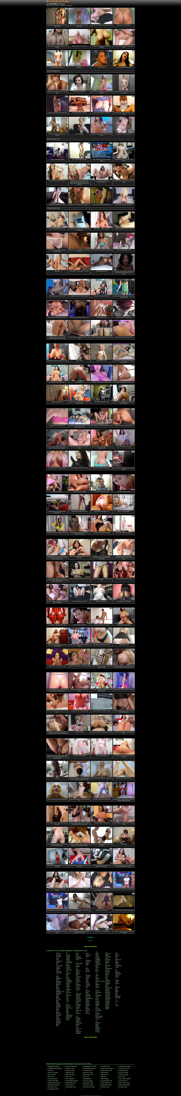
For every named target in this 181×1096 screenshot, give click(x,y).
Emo (77, 955)
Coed (67, 977)
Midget (87, 1006)
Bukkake (58, 1021)
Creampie (68, 989)
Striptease (108, 998)
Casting (68, 955)
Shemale (107, 971)
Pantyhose (98, 992)
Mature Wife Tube (71, 1083)
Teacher (117, 955)
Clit (67, 971)
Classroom (69, 970)
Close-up (68, 973)
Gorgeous (78, 1001)
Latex (87, 978)
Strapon (107, 995)
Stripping (107, 996)
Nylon (96, 971)
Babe (57, 976)
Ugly (116, 971)
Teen (116, 956)
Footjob (78, 984)
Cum (67, 993)
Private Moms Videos (125, 1066)
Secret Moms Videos (89, 1068)
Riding (97, 1026)
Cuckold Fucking (123, 1074)
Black (57, 1002)
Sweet (107, 1005)
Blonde (58, 1003)
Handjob (78, 1018)
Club (67, 974)
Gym (77, 1011)
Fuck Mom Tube (70, 1070)
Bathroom (58, 982)
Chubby (68, 967)
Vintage (117, 980)
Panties (97, 991)
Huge (77, 1030)
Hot (77, 1027)
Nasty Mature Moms (53, 1085)
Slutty (106, 979)
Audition (58, 968)
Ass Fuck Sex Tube (88, 1087)
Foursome (78, 985)
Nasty (97, 955)
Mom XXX (68, 1076)
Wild (116, 994)
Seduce (107, 961)
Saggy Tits (108, 953)
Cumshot (68, 995)
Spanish (107, 982)
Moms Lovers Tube (124, 1083)
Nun (96, 968)
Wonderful (117, 996)
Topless (117, 962)
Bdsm (57, 987)
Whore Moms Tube (106, 1070)
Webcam (117, 987)
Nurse (97, 970)
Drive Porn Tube (123, 1072)
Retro (96, 1024)
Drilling (68, 1018)
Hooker (78, 1024)
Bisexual (58, 999)
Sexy (106, 967)
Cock (67, 976)
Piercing (97, 1001)
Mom (87, 1011)
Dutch (67, 1020)
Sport (106, 986)
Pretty (97, 1014)
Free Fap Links (87, 1070)
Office (97, 975)
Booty (57, 1009)
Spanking (107, 983)
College (68, 979)
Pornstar (97, 1008)
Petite (96, 1000)
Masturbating (89, 998)
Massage (88, 995)
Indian (87, 953)
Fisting (77, 979)
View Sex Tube (70, 1068)
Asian (57, 962)
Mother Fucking (70, 1074)
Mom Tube (122, 1076)
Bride (57, 1017)
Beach (57, 988)
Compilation (69, 982)
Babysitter (59, 978)
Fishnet (78, 978)
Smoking (107, 980)
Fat (76, 968)
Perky (97, 998)
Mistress (88, 1010)
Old (96, 976)
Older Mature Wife (53, 1081)
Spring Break (108, 988)
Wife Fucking (104, 1078)
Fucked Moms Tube (106, 1081)
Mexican (88, 1004)
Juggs (87, 963)
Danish (68, 1006)
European (78, 956)
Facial (77, 965)
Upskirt (117, 976)
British (58, 1018)
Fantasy (78, 966)
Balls (57, 979)
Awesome (58, 973)
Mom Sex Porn (105, 1087)
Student (107, 999)
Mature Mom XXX (88, 1074)
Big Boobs (59, 993)
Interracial (88, 955)
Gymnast (78, 1013)
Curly (67, 998)
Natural (97, 956)
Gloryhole (78, 1000)
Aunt (57, 970)
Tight (116, 961)
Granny (78, 1007)
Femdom (78, 971)
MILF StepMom (70, 1078)
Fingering (78, 976)
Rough (97, 1030)
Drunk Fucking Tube (71, 1066)
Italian (87, 956)
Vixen (116, 982)
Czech (67, 1001)
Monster (88, 1013)
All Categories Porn (53, 1089)
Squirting (107, 991)
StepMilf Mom (87, 1078)
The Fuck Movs (123, 1081)
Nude (96, 965)
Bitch (57, 1000)
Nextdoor (97, 961)
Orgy (96, 985)
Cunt (67, 996)
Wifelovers (99, 1095)
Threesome (118, 959)
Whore (117, 991)
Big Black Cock (60, 991)
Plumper (97, 1004)
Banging (58, 981)
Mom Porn (86, 1076)
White (116, 990)
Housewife (78, 1028)
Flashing (78, 981)
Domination (69, 1017)
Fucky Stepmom (52, 1078)
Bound (57, 1012)
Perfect (97, 997)
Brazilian (58, 1015)
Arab (57, 959)
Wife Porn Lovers (53, 1072)
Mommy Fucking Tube (54, 1083)
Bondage (58, 1006)
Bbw (57, 985)
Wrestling (117, 997)
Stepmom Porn (70, 1072)
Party (96, 994)
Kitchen (88, 970)
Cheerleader (69, 962)
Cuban (67, 991)
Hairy (77, 1017)
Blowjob (58, 1005)
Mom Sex (103, 1076)
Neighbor (97, 959)
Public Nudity (98, 1016)
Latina (87, 979)
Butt (57, 1025)
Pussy (97, 1019)
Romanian (98, 1028)
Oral (96, 982)
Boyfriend (58, 1014)
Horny (77, 1026)
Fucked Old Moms (106, 1083)
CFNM (67, 959)
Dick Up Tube (52, 1074)
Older (96, 979)
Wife (116, 993)
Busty (57, 1024)
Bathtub (58, 984)
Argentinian (59, 961)
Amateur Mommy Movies (55, 1068)
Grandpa (78, 1005)
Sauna (107, 955)
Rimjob (97, 1027)
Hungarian (78, 1031)
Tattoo (116, 953)
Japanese (88, 960)
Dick (67, 1009)
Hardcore (78, 1020)
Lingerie (88, 985)
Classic (68, 968)
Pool (96, 1007)
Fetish (77, 972)
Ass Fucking (59, 965)
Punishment (98, 1017)
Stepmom (107, 992)
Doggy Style (69, 1015)
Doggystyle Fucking (53, 1066)
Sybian (107, 1008)
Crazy (67, 988)
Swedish (107, 1004)
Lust (87, 987)
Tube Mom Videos (88, 1085)
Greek (77, 1008)
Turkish (117, 967)
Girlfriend (78, 998)
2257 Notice (93, 1095)
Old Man (97, 978)
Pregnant (97, 1013)
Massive (88, 997)
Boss (57, 1011)
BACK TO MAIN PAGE (90, 946)
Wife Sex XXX (105, 1074)
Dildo (67, 1011)
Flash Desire (104, 1072)
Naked (97, 953)
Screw (107, 958)
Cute (67, 999)
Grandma (78, 1004)
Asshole (58, 967)
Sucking (107, 1001)
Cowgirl (68, 986)
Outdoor (97, 987)
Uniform (117, 975)
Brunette (58, 1020)
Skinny (107, 974)
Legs (87, 981)
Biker (57, 996)
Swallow (107, 1002)
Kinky (87, 968)
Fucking (78, 988)
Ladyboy (88, 977)
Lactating (88, 975)
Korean (87, 971)
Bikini (57, 997)
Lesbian (88, 982)
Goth (77, 1002)
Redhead (97, 1023)
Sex (106, 964)
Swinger (107, 1007)
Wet (116, 988)
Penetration (98, 995)
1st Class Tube (123, 1087)
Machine (88, 991)
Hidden (77, 1021)
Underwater (118, 973)
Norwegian (98, 964)
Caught (68, 958)
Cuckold (68, 992)
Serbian (107, 962)
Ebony (77, 953)
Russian (97, 1031)
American (58, 956)
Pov (96, 1011)
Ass (57, 964)
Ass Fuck (50, 1070)
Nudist (97, 967)
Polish (97, 1005)
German (78, 997)
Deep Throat (69, 1008)
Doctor (68, 1014)
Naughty (97, 958)
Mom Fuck (51, 1076)
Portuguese (98, 1010)
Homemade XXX (123, 1070)
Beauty (58, 990)
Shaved (107, 970)
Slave (106, 976)
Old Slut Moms (70, 1085)
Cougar (68, 983)
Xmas (116, 1001)
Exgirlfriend (79, 958)
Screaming (108, 956)
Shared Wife (108, 968)
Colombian (69, 980)
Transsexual (118, 965)
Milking (87, 1008)
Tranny (117, 964)
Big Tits (58, 994)
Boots (57, 1008)
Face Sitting (79, 963)
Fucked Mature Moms (72, 1081)
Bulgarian (58, 1022)
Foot (77, 982)
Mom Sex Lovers (88, 1072)
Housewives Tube (71, 1087)
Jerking (88, 962)
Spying (107, 989)
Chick (67, 964)
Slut (106, 977)
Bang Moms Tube (88, 1083)
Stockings (108, 993)
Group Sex (78, 1010)
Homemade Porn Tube (89, 1066)
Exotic (77, 959)
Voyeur (117, 983)
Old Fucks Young (99, 981)
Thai (116, 958)
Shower (107, 973)
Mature (87, 1000)
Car (67, 953)
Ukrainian (117, 972)
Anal (57, 958)
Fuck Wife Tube (105, 1066)
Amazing (58, 955)
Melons (87, 1003)
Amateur (58, 953)
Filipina (78, 973)
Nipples (97, 962)
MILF (87, 1007)
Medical (88, 1001)
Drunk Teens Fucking (107, 1068)
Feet (77, 969)
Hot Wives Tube (52, 1087)
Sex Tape (107, 965)
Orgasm (97, 984)
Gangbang (78, 994)
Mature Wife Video (106, 1085)
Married (88, 994)
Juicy (87, 965)
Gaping (78, 995)
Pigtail (97, 1002)
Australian (58, 971)
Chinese (68, 965)
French (77, 987)
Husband (78, 1033)
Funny (77, 990)
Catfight (68, 956)
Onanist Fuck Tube (124, 1068)
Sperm (107, 985)
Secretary (107, 959)
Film (77, 975)
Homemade (79, 1023)
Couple (68, 985)
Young (116, 1005)
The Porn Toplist (88, 1081)
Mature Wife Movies (124, 1085)
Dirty (67, 1012)
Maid (87, 992)
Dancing (68, 1005)
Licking (87, 984)
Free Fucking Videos (124, 1078)
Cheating (68, 961)
